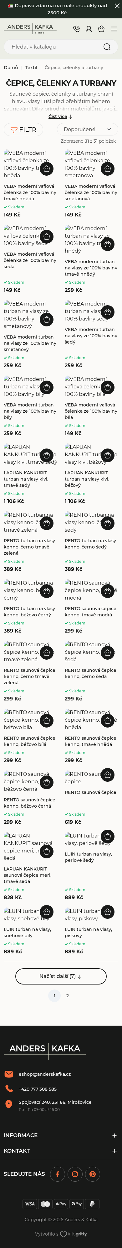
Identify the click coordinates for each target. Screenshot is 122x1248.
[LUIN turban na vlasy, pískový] (91, 932)
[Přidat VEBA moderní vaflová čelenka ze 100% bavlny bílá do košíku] (107, 387)
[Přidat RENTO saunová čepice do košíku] (107, 775)
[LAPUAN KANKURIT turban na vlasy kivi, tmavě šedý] (30, 474)
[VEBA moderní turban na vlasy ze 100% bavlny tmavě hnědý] (91, 259)
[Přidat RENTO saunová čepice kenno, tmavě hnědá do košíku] (107, 721)
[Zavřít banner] (117, 5)
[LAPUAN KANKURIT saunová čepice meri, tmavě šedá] (30, 866)
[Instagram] (75, 1174)
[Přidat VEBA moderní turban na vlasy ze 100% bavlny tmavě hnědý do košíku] (107, 244)
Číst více (57, 116)
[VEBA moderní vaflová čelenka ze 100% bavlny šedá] (30, 259)
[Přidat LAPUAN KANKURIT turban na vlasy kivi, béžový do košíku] (107, 455)
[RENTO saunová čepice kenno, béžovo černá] (30, 798)
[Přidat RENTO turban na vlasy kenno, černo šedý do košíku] (107, 523)
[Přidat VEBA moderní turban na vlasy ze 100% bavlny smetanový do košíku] (46, 319)
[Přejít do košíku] (101, 29)
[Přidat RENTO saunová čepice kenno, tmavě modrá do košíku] (107, 591)
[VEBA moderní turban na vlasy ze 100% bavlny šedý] (91, 334)
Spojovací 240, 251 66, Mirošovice (55, 1102)
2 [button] (67, 996)
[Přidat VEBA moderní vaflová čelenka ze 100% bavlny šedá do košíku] (46, 237)
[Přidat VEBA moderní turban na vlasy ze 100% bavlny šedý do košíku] (107, 312)
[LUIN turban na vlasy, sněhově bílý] (30, 932)
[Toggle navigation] (114, 29)
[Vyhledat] (106, 46)
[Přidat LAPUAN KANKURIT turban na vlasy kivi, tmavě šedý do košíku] (46, 455)
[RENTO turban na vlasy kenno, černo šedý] (91, 542)
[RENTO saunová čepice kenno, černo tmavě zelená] (30, 672)
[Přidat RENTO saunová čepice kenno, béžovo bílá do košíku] (46, 721)
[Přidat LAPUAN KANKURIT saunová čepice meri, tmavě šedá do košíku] (46, 851)
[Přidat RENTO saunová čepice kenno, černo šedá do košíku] (107, 653)
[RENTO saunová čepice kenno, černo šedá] (91, 672)
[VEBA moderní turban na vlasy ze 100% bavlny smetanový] (30, 334)
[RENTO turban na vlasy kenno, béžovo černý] (30, 607)
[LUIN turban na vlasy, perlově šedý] (91, 866)
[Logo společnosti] (45, 1051)
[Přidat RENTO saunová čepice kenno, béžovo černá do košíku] (46, 782)
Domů (11, 67)
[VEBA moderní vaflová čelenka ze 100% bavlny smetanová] (91, 184)
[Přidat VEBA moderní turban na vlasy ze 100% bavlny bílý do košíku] (46, 387)
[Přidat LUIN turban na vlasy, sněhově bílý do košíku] (46, 912)
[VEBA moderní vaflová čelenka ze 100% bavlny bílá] (91, 406)
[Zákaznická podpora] (76, 29)
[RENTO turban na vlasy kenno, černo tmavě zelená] (30, 542)
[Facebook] (57, 1174)
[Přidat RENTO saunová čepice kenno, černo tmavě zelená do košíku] (46, 653)
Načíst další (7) (57, 976)
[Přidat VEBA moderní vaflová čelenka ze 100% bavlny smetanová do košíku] (107, 169)
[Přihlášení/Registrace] (89, 29)
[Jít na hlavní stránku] (30, 28)
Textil (31, 67)
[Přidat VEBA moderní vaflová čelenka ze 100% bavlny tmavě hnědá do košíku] (46, 169)
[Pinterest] (92, 1174)
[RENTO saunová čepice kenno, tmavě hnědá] (91, 736)
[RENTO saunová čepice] (91, 798)
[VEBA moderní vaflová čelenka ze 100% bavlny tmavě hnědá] (30, 184)
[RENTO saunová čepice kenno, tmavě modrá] (91, 607)
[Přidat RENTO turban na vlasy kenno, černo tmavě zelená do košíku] (46, 523)
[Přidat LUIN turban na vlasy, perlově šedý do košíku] (107, 836)
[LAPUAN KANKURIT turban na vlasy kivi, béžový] (91, 474)
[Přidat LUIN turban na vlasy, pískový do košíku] (107, 912)
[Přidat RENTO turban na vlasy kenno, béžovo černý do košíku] (46, 591)
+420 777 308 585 (38, 1089)
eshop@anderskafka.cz (45, 1074)
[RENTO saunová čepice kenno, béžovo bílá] (30, 736)
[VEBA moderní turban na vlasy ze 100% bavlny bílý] (30, 406)
